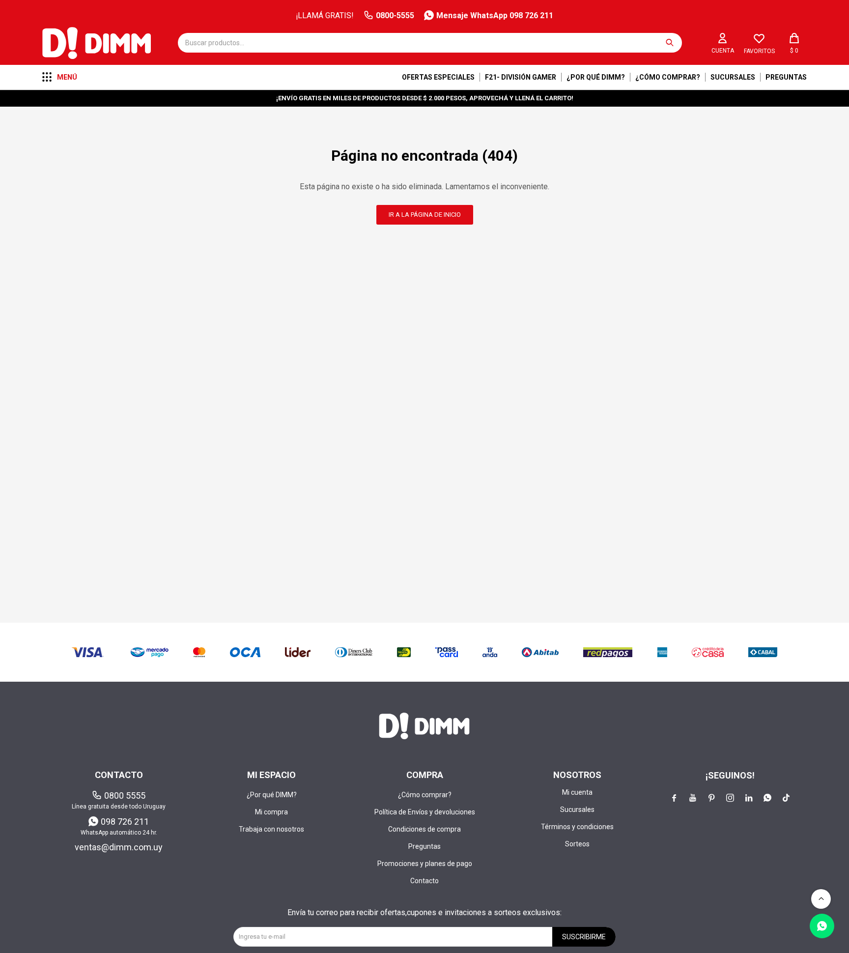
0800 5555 (124, 795)
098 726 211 (125, 821)
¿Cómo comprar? (667, 77)
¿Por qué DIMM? (595, 77)
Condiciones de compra (424, 829)
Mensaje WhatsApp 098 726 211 (494, 15)
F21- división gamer (520, 77)
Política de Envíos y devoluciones (424, 812)
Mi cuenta (577, 792)
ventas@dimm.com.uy (119, 847)
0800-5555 (395, 15)
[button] (669, 43)
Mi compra (271, 812)
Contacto (424, 881)
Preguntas (786, 77)
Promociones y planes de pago (424, 863)
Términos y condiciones (577, 827)
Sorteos (577, 844)
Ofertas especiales (438, 77)
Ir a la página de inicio (425, 214)
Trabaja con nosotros (271, 829)
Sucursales (732, 77)
